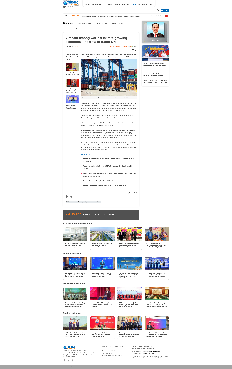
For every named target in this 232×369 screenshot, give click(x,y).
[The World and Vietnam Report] (69, 347)
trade (98, 202)
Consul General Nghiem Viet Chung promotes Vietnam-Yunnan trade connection (129, 245)
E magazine (111, 214)
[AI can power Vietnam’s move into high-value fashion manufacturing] (75, 234)
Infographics (87, 214)
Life (139, 4)
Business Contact (81, 29)
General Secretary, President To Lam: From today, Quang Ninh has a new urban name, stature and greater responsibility (72, 74)
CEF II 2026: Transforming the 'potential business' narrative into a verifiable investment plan (75, 275)
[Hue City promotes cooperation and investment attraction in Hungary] (129, 323)
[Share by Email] (133, 50)
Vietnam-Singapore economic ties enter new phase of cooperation (102, 245)
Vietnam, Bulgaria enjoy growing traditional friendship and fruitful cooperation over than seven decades (109, 175)
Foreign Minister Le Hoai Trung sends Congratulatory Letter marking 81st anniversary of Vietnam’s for (111, 16)
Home (66, 16)
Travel (151, 4)
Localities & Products (117, 23)
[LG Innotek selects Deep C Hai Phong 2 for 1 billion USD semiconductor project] (75, 323)
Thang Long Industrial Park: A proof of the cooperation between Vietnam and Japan (155, 82)
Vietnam (68, 202)
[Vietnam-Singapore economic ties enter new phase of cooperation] (102, 234)
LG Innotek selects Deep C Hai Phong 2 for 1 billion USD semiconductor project (75, 334)
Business (133, 4)
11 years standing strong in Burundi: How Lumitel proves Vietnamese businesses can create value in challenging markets (156, 275)
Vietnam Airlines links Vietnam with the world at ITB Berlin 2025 (104, 186)
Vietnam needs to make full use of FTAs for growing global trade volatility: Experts (108, 167)
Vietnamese (164, 10)
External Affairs (108, 4)
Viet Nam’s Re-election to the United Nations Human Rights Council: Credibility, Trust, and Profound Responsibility (154, 74)
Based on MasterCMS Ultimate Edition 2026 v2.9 (77, 367)
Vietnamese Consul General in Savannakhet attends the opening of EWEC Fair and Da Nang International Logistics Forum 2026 (129, 275)
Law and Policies (97, 4)
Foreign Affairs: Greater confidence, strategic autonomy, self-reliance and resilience (154, 65)
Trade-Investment (102, 23)
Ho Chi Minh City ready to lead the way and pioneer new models (102, 304)
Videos (103, 214)
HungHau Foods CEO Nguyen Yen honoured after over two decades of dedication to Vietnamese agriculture (101, 334)
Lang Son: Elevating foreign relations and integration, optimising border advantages (156, 304)
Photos (96, 214)
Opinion (117, 4)
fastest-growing (82, 202)
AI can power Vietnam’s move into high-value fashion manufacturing (75, 245)
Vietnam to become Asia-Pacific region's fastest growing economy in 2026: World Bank (108, 160)
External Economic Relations (84, 23)
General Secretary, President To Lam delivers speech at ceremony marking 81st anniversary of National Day (72, 90)
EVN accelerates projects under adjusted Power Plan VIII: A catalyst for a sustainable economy (128, 305)
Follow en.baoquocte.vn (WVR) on (119, 46)
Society (144, 4)
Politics (87, 4)
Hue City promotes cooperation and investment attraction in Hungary (129, 334)
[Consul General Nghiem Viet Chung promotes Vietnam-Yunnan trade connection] (129, 234)
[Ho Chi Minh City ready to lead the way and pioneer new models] (102, 293)
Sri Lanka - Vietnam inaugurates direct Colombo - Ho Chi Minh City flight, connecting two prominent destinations (156, 245)
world (74, 202)
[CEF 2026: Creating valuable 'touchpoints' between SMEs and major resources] (102, 263)
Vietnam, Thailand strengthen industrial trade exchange (102, 181)
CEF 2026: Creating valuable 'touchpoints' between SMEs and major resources (102, 275)
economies (92, 202)
